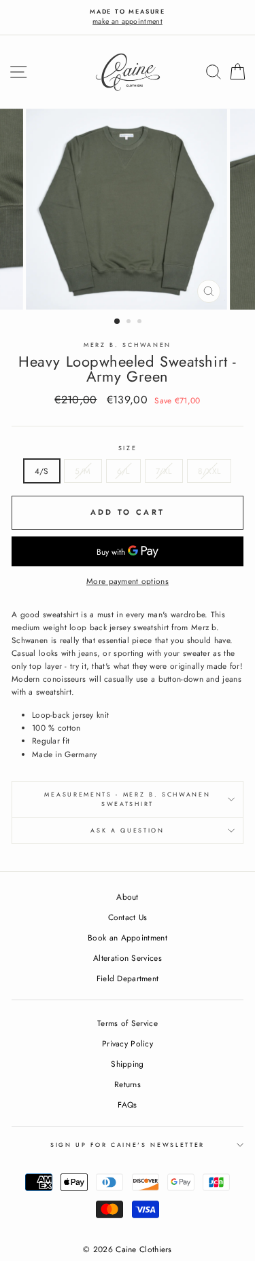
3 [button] (140, 322)
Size (127, 447)
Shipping (127, 1064)
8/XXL (209, 471)
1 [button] (117, 321)
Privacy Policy (127, 1043)
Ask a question (127, 830)
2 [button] (129, 322)
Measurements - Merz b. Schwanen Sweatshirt (127, 799)
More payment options (127, 581)
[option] (127, 17)
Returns (127, 1084)
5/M (83, 471)
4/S (42, 471)
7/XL (164, 471)
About (127, 896)
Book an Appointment (127, 937)
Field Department (128, 978)
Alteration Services (127, 958)
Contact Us (128, 917)
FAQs (127, 1104)
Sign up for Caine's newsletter (127, 1144)
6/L (123, 471)
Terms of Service (127, 1023)
